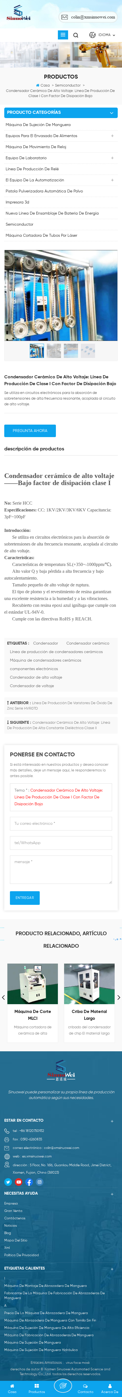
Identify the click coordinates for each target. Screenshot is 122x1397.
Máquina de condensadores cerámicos (45, 660)
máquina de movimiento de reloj (36, 147)
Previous (3, 997)
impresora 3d (17, 202)
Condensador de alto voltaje (36, 677)
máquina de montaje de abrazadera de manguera (45, 1286)
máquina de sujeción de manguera (38, 125)
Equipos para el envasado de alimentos (41, 136)
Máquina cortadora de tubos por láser (41, 236)
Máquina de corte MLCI (32, 1015)
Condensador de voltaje (32, 686)
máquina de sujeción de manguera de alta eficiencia (46, 1328)
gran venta (13, 1211)
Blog (7, 1233)
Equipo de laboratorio (26, 158)
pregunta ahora (30, 431)
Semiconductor (19, 224)
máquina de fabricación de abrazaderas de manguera (49, 1335)
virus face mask (78, 1363)
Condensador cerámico (87, 643)
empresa (11, 1203)
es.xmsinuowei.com (37, 1156)
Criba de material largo (89, 1015)
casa (45, 85)
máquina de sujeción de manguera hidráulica (41, 1350)
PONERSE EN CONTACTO (63, 1386)
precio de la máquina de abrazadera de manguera (46, 1313)
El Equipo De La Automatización (35, 180)
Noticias (10, 1226)
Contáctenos (14, 1218)
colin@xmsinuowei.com (93, 16)
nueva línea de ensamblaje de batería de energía (52, 213)
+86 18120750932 (31, 1131)
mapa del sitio (15, 1240)
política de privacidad (21, 1255)
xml (7, 1248)
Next (119, 997)
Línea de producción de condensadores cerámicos (56, 652)
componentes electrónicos (34, 669)
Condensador (45, 643)
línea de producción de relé (32, 169)
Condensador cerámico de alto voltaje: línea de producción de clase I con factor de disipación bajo (58, 797)
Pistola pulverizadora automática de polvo (44, 191)
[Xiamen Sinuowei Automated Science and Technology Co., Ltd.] (18, 12)
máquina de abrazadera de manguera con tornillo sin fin (50, 1320)
